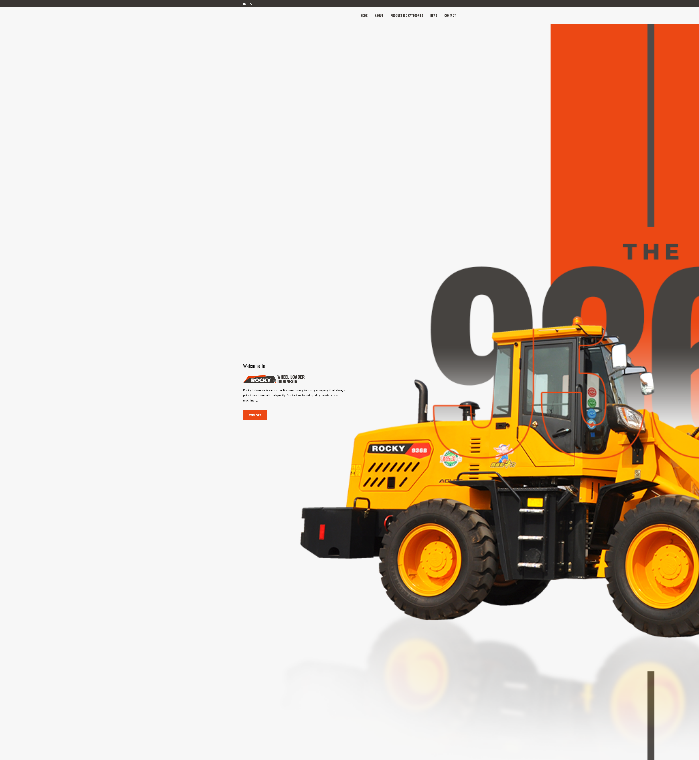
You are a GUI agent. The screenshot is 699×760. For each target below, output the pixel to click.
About (379, 15)
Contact (450, 15)
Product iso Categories (407, 15)
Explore (255, 415)
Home (364, 15)
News (433, 15)
